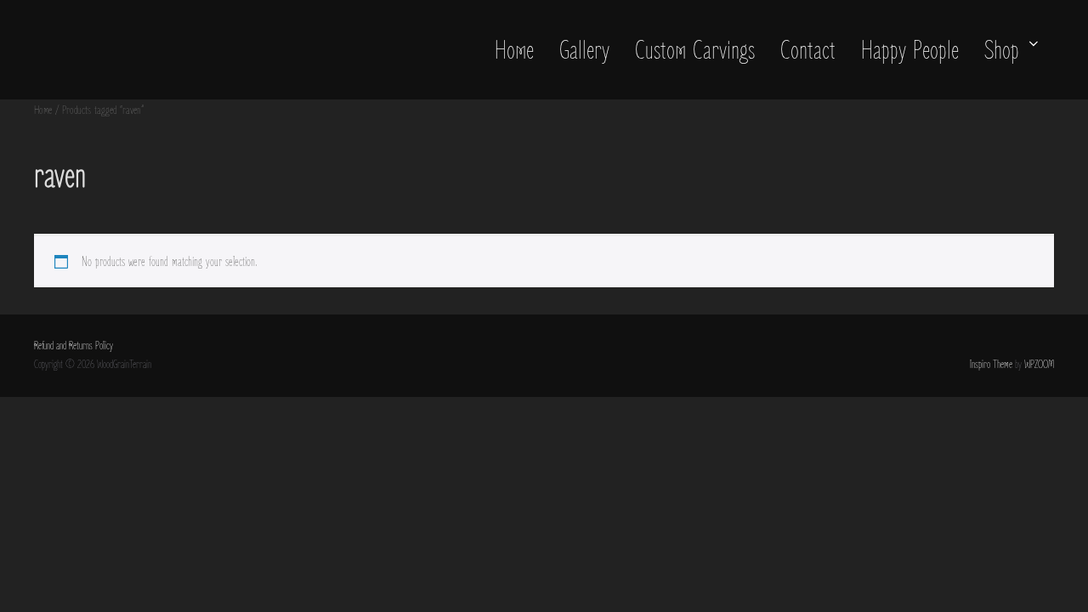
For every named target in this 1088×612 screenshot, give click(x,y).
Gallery (584, 51)
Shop (1001, 51)
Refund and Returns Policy (73, 346)
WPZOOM (1039, 364)
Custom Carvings (695, 51)
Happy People (910, 51)
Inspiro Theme (991, 364)
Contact (808, 51)
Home (514, 51)
